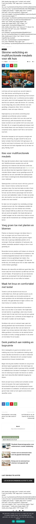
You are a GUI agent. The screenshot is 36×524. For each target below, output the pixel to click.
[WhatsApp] (15, 65)
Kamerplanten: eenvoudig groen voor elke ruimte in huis (9, 416)
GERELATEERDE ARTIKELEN (10, 437)
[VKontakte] (19, 510)
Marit (6, 61)
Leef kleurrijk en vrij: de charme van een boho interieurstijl (27, 416)
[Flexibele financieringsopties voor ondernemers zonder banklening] (6, 446)
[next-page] (6, 469)
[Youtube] (22, 510)
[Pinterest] (11, 65)
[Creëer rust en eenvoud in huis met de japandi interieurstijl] (6, 455)
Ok (13, 521)
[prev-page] (3, 469)
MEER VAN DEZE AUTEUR (10, 439)
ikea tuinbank (30, 168)
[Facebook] (3, 65)
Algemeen (8, 46)
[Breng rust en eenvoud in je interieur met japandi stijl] (6, 463)
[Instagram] (16, 510)
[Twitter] (7, 65)
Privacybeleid (20, 521)
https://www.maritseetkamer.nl (18, 428)
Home (3, 46)
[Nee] (34, 518)
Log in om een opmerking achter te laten (18, 480)
